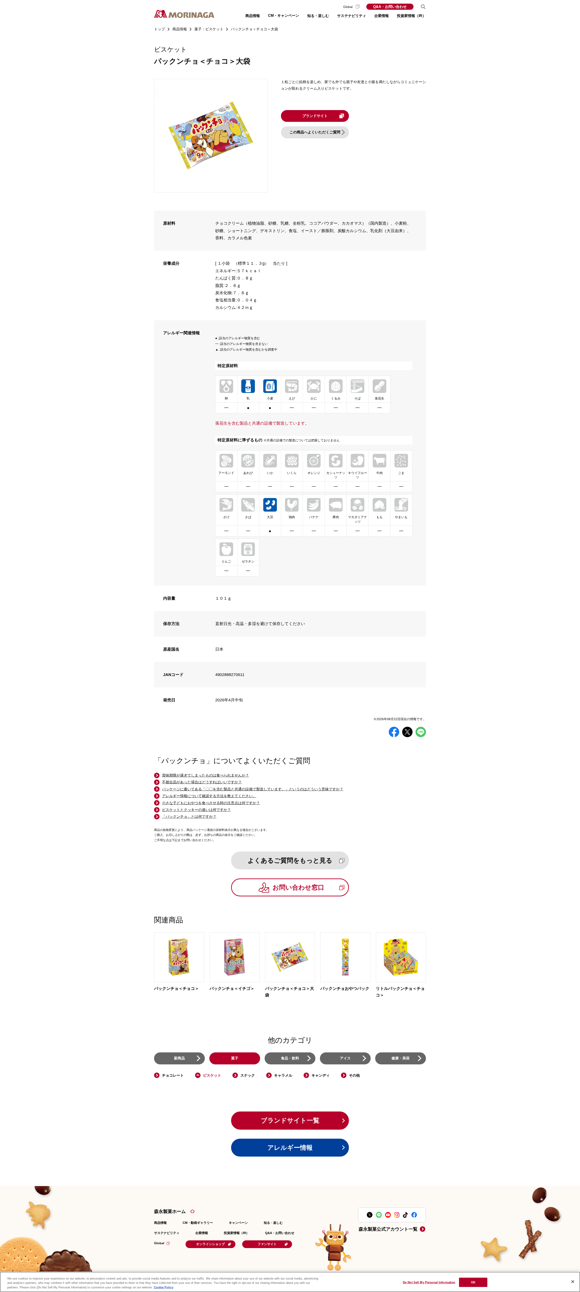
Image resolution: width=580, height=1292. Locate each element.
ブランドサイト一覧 (290, 1120)
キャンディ (321, 1075)
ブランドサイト (315, 116)
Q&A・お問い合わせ (390, 7)
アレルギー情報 (290, 1147)
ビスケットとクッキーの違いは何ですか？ (196, 810)
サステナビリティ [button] (351, 16)
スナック (247, 1075)
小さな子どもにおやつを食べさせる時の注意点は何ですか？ (211, 803)
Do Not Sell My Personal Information (429, 1282)
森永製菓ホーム (170, 1211)
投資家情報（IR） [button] (411, 16)
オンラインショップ (210, 1244)
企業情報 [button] (381, 16)
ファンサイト (267, 1244)
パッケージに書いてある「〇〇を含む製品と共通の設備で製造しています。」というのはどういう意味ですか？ (252, 789)
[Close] (573, 1282)
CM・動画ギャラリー (198, 1223)
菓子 (234, 1058)
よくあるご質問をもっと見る (290, 860)
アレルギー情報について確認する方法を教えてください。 (209, 796)
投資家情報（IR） (236, 1233)
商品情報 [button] (252, 16)
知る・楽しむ (273, 1223)
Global (348, 7)
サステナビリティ (166, 1233)
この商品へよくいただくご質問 (315, 132)
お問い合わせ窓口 (298, 887)
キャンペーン (238, 1223)
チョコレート (173, 1075)
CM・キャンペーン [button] (283, 15)
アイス (345, 1058)
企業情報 (201, 1233)
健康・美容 (401, 1058)
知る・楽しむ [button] (318, 16)
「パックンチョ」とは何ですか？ (189, 816)
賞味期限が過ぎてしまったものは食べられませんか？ (205, 775)
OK (473, 1282)
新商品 (179, 1058)
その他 (354, 1075)
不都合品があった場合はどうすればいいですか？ (202, 782)
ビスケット (212, 1075)
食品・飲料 (290, 1058)
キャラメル (283, 1075)
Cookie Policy (163, 1287)
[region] (290, 1282)
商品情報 (160, 1223)
